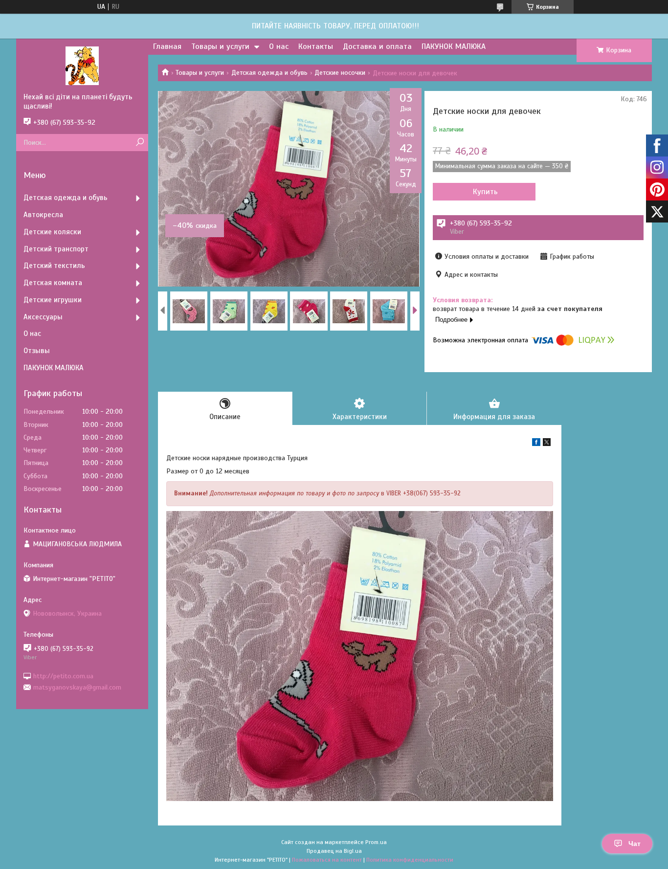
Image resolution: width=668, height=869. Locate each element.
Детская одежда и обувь (269, 72)
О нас (279, 46)
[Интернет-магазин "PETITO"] (82, 65)
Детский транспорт (56, 249)
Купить (485, 192)
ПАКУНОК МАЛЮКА (454, 46)
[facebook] (536, 444)
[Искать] (139, 142)
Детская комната (52, 282)
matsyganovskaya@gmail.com (77, 687)
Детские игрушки (52, 299)
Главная (167, 46)
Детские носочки (339, 72)
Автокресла (43, 214)
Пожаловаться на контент (327, 859)
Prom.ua (376, 842)
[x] (547, 444)
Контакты (315, 46)
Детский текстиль (54, 265)
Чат (634, 843)
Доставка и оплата (377, 46)
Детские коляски (52, 231)
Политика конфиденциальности (409, 859)
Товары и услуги (220, 46)
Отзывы (36, 350)
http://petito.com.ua (63, 675)
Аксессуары (43, 316)
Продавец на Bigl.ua (334, 850)
